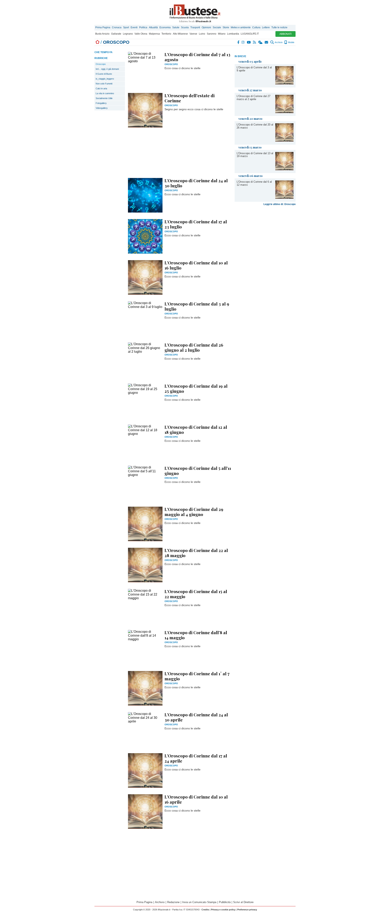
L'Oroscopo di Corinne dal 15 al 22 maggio (196, 593)
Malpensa (154, 33)
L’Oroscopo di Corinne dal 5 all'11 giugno (198, 470)
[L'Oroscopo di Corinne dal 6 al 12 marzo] (284, 197)
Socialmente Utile (104, 98)
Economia (165, 27)
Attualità (153, 27)
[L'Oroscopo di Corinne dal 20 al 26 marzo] (284, 140)
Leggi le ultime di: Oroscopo (279, 204)
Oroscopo (101, 64)
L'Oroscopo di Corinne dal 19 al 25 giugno (196, 388)
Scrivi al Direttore (243, 902)
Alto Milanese (180, 33)
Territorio (166, 33)
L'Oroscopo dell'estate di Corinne (189, 98)
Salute (175, 27)
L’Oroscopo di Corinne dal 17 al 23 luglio (196, 224)
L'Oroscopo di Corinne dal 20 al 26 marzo (255, 126)
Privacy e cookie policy (223, 909)
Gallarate (116, 33)
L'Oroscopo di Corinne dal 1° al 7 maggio (197, 676)
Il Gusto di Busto (104, 74)
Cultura (256, 27)
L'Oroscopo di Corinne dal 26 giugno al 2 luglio (194, 347)
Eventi (134, 27)
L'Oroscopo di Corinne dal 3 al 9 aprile (254, 69)
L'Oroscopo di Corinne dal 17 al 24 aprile (196, 758)
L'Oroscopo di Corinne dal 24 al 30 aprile (196, 717)
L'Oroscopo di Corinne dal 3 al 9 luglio (197, 306)
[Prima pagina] (97, 42)
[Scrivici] (267, 42)
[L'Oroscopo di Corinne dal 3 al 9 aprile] (284, 83)
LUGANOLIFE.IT (250, 33)
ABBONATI (285, 34)
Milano (221, 33)
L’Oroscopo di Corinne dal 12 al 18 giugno (196, 429)
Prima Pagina (102, 27)
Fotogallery (101, 103)
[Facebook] (238, 42)
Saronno (211, 33)
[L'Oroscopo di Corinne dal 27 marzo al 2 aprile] (284, 112)
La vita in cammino (105, 93)
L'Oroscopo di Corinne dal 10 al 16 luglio (196, 265)
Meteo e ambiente (241, 27)
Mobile (290, 42)
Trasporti (195, 27)
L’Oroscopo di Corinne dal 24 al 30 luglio (196, 183)
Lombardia (233, 33)
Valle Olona (140, 33)
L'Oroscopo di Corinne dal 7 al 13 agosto (197, 56)
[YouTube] (249, 42)
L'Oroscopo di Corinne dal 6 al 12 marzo (254, 183)
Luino (202, 33)
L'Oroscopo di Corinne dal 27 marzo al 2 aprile (253, 98)
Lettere (266, 27)
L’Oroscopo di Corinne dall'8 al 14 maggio (196, 635)
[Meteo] (260, 42)
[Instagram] (243, 42)
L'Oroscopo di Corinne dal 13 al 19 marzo (255, 155)
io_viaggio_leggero (105, 78)
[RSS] (254, 42)
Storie (226, 27)
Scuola (185, 27)
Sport (126, 27)
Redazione (173, 902)
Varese (193, 33)
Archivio (278, 42)
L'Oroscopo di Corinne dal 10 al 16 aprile (196, 799)
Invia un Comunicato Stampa (199, 902)
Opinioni (206, 27)
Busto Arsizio (102, 33)
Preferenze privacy (247, 909)
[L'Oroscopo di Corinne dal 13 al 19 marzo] (284, 169)
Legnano (128, 33)
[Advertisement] (265, 271)
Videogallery (102, 108)
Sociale (217, 27)
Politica (143, 27)
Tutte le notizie (279, 27)
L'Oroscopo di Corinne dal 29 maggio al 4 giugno (194, 511)
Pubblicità (225, 902)
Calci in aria (101, 88)
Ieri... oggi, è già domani (107, 69)
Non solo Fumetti (104, 83)
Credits (205, 909)
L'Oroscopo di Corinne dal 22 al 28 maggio (196, 552)
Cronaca (116, 27)
